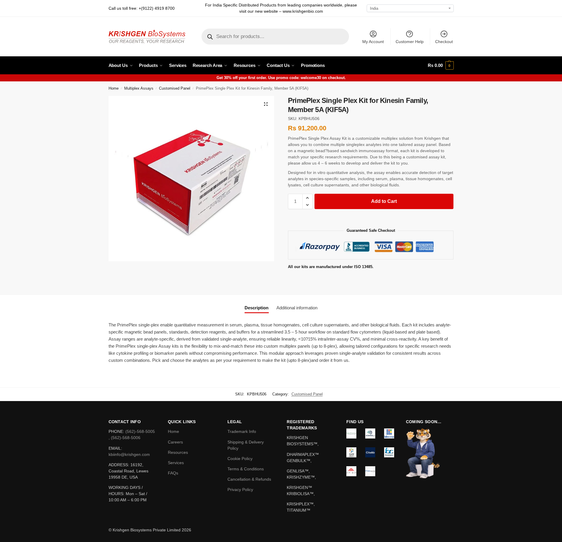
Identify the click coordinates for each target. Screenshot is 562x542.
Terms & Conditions (245, 469)
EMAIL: (115, 448)
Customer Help (410, 41)
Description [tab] (256, 307)
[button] (440, 65)
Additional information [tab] (296, 307)
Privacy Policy (240, 489)
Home (114, 88)
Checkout (444, 41)
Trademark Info (241, 431)
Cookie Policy (240, 458)
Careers (175, 442)
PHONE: (117, 431)
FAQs (173, 473)
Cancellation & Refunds (249, 479)
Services (176, 462)
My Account (373, 41)
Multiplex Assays (138, 88)
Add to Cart (384, 201)
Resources (178, 452)
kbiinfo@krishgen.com (129, 454)
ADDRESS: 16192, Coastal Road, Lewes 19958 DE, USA (128, 470)
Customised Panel (174, 88)
